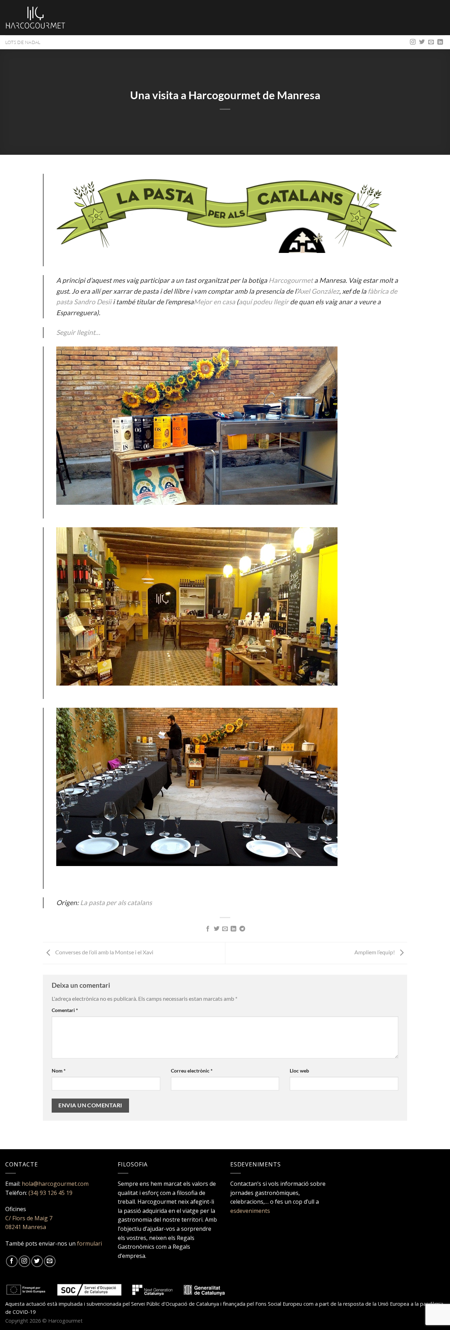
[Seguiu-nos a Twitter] (422, 42)
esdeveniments (250, 1211)
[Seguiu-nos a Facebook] (12, 1261)
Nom (59, 1071)
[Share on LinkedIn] (233, 929)
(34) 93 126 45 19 (50, 1193)
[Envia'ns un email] (431, 42)
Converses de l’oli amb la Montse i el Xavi (104, 952)
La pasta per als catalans (116, 902)
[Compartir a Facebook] (208, 929)
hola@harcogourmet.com (55, 1184)
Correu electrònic (192, 1071)
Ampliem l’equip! (375, 952)
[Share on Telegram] (242, 929)
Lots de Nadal (22, 42)
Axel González (318, 291)
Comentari (65, 1010)
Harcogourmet (291, 280)
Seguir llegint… (78, 332)
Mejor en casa (214, 302)
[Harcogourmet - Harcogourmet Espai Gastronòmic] (35, 17)
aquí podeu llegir (264, 302)
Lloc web (299, 1071)
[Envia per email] (225, 929)
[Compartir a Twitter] (216, 929)
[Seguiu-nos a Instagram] (413, 42)
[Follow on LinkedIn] (440, 42)
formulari (89, 1243)
